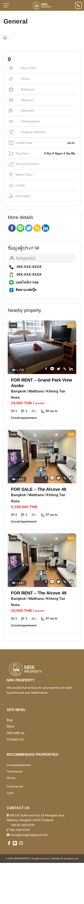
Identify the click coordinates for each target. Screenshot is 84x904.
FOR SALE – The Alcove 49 (38, 489)
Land (10, 793)
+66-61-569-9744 (23, 825)
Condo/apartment (19, 765)
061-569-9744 (20, 830)
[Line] (20, 228)
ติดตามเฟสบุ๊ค (26, 290)
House (11, 778)
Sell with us (15, 733)
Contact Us (15, 739)
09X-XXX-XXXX (29, 267)
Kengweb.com (71, 858)
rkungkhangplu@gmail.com (29, 835)
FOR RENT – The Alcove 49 (38, 593)
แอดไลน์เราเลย (27, 282)
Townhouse (14, 771)
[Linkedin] (45, 228)
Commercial (15, 786)
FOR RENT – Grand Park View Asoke (41, 383)
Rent (10, 726)
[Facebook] (12, 228)
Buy (10, 720)
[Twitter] (29, 228)
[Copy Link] (37, 228)
